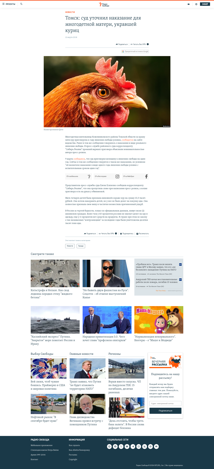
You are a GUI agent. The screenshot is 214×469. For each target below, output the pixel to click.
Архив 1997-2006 (38, 455)
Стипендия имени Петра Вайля (45, 450)
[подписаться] (156, 446)
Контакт (34, 460)
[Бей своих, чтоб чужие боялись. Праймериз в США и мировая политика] (49, 368)
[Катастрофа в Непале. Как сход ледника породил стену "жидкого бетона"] (55, 273)
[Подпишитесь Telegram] (133, 446)
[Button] (122, 44)
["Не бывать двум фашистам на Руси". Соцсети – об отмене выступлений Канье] (107, 273)
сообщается (127, 140)
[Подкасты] (150, 446)
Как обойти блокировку (79, 450)
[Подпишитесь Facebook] (115, 446)
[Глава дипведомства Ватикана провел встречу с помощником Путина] (88, 404)
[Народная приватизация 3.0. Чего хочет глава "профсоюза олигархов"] (107, 320)
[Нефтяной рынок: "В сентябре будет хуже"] (49, 404)
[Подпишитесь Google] (109, 446)
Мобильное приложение (42, 445)
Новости (70, 12)
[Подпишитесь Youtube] (127, 446)
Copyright (73, 460)
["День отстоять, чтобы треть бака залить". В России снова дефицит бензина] (126, 407)
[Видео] (189, 4)
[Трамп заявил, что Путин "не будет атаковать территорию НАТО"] (88, 368)
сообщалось (79, 159)
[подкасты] (196, 4)
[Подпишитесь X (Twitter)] (121, 446)
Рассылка (73, 455)
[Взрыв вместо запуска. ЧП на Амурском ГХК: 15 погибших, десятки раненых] (126, 368)
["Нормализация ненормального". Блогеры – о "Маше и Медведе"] (158, 320)
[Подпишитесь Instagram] (138, 446)
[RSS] (144, 446)
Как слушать (74, 445)
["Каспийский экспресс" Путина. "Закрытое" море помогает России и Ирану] (55, 320)
